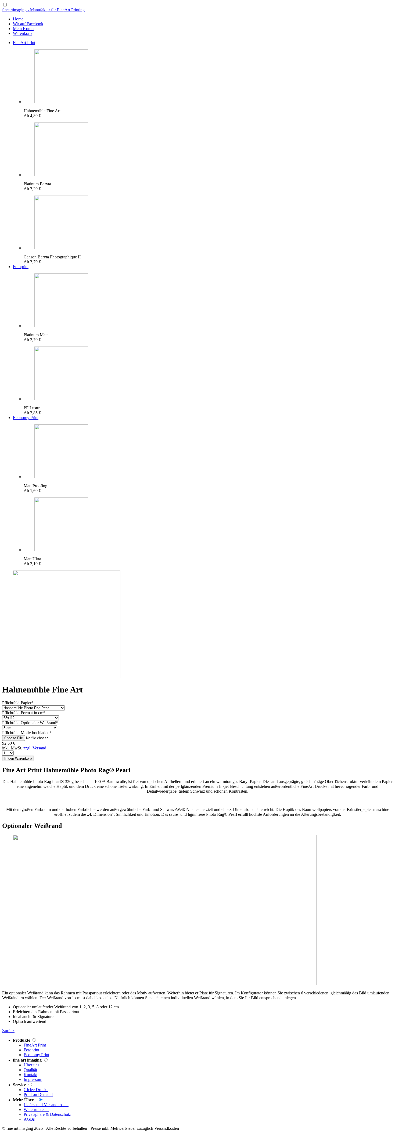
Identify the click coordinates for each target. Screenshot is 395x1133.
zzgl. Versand (34, 748)
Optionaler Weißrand (30, 722)
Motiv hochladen (27, 732)
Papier (18, 703)
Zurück (8, 1030)
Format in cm (23, 712)
